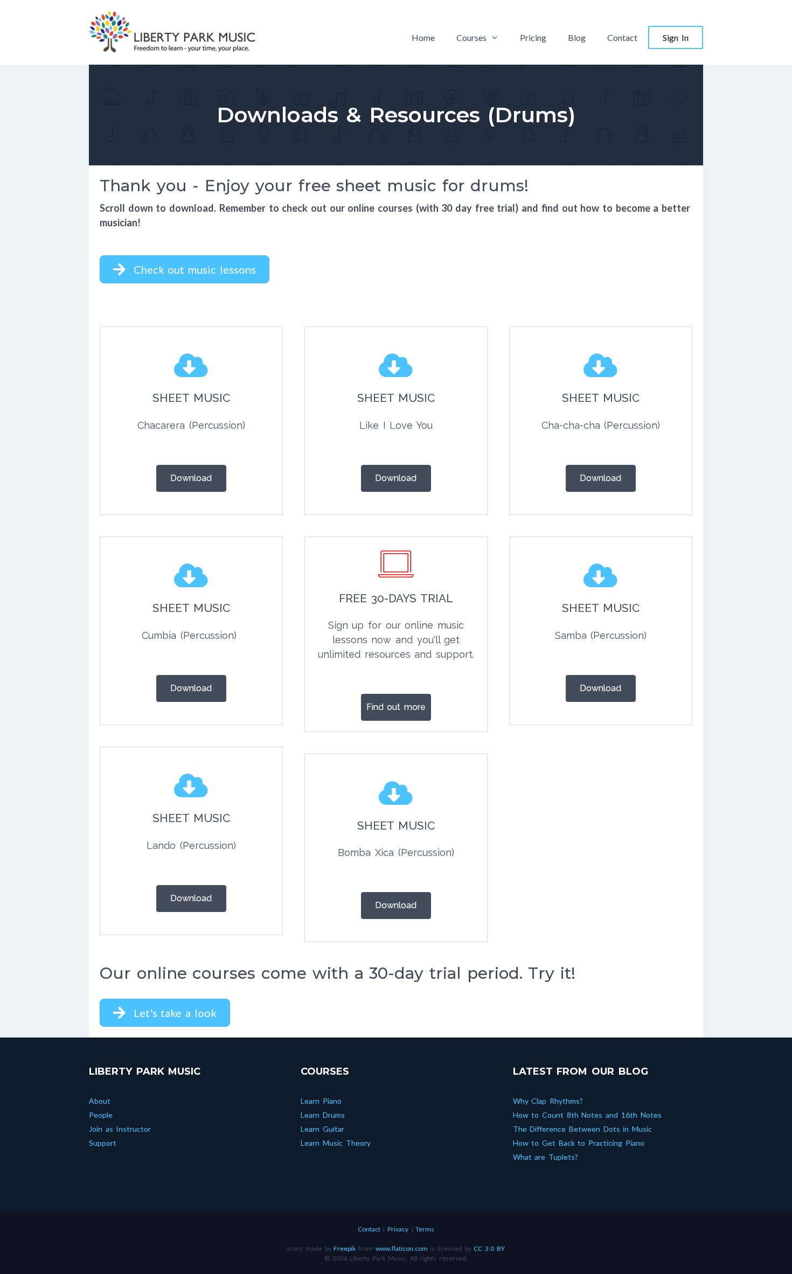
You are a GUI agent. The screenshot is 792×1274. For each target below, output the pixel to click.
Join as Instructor (120, 1128)
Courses (471, 37)
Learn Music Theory (335, 1142)
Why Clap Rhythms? (548, 1100)
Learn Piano (321, 1100)
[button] (184, 269)
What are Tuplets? (545, 1156)
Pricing (533, 37)
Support (102, 1142)
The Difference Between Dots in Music (582, 1128)
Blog (577, 37)
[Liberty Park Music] (172, 30)
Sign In (676, 37)
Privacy (397, 1229)
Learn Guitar (322, 1128)
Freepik (345, 1248)
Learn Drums (323, 1114)
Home (423, 37)
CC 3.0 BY (489, 1248)
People (101, 1114)
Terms (424, 1229)
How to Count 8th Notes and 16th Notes (587, 1114)
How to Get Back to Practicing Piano (578, 1142)
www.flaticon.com (402, 1248)
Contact (622, 37)
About (99, 1100)
